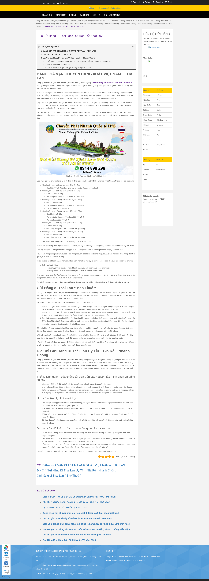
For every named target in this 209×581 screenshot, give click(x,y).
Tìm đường (6, 550)
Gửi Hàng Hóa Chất (160, 21)
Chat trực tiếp (6, 570)
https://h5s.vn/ (140, 560)
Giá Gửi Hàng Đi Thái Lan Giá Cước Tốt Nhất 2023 (113, 83)
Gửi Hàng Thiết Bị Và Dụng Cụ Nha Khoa (63, 23)
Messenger (6, 566)
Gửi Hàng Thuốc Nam (120, 23)
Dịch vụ (72, 15)
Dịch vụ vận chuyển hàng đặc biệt (85, 21)
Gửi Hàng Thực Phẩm (87, 23)
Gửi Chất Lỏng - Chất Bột (108, 21)
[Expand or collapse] (132, 46)
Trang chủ (45, 3)
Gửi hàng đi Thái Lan (144, 21)
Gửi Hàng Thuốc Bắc (104, 23)
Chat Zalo (6, 557)
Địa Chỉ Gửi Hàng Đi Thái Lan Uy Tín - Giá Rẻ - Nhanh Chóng (76, 470)
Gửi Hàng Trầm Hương (153, 23)
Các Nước (84, 15)
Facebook (136, 2)
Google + (159, 2)
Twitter (147, 2)
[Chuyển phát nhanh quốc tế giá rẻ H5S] (104, 8)
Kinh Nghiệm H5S (112, 15)
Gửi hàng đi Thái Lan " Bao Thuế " (59, 475)
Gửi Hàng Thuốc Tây (137, 23)
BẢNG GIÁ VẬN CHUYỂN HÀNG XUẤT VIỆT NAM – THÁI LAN (83, 465)
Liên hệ (64, 3)
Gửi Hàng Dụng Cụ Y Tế (127, 21)
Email (169, 2)
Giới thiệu (55, 3)
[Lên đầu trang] (205, 434)
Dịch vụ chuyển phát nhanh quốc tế (58, 21)
